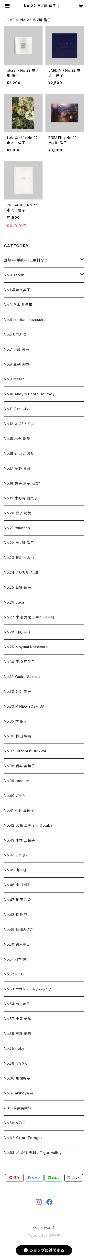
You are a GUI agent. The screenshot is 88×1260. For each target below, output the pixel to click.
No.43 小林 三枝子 (19, 840)
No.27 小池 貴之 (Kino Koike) (29, 617)
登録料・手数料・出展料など (25, 260)
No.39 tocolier (16, 781)
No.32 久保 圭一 (17, 691)
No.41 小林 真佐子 (19, 810)
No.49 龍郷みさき (18, 929)
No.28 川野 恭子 (17, 632)
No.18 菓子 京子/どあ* (22, 483)
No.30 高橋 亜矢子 (19, 662)
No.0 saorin (14, 275)
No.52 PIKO (14, 974)
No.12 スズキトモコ (19, 424)
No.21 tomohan (17, 528)
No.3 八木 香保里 (18, 305)
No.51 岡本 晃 (15, 959)
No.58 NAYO (15, 1123)
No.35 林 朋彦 (15, 721)
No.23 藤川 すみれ (19, 558)
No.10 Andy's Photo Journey (29, 394)
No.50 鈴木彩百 (17, 944)
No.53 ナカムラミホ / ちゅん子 (28, 989)
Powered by (38, 1235)
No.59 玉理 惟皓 (17, 1034)
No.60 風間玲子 (17, 1078)
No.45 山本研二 (17, 870)
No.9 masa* (14, 379)
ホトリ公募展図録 (17, 1108)
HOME (9, 20)
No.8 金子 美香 (16, 364)
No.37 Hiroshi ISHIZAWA (25, 751)
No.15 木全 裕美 (17, 439)
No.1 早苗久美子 (17, 290)
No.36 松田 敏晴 (17, 736)
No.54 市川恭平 (17, 1004)
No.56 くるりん (16, 1063)
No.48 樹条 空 (16, 915)
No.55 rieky (14, 1048)
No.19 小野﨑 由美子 (20, 498)
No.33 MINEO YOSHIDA (24, 706)
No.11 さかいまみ (17, 409)
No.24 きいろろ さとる (21, 572)
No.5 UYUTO (15, 334)
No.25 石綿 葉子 (17, 587)
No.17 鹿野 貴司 (17, 468)
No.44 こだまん (16, 855)
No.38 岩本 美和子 (19, 766)
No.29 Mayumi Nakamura (26, 647)
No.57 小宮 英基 (17, 1019)
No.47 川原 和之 (18, 900)
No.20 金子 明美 (17, 513)
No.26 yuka (14, 602)
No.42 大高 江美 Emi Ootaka (28, 825)
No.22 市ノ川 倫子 (19, 543)
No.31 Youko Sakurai (22, 677)
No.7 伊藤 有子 (16, 349)
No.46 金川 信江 (18, 885)
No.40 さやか (15, 796)
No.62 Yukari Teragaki (24, 1138)
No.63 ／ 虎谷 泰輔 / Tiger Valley (33, 1153)
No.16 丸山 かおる (18, 453)
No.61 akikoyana (18, 1093)
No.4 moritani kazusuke (25, 319)
